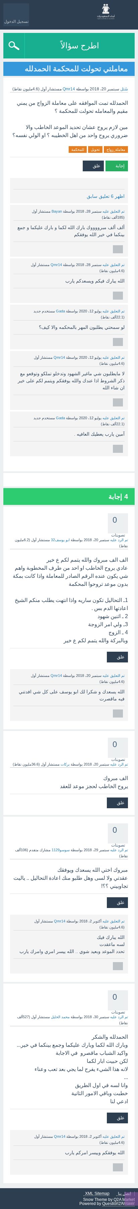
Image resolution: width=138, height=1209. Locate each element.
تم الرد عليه (119, 540)
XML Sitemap (97, 1194)
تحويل (95, 149)
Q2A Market (124, 1199)
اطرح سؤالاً (80, 45)
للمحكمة (77, 149)
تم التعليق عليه (113, 211)
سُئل (124, 89)
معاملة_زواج (116, 149)
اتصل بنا (124, 1194)
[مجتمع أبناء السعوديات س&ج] (106, 11)
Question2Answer (118, 1203)
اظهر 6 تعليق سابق (106, 196)
